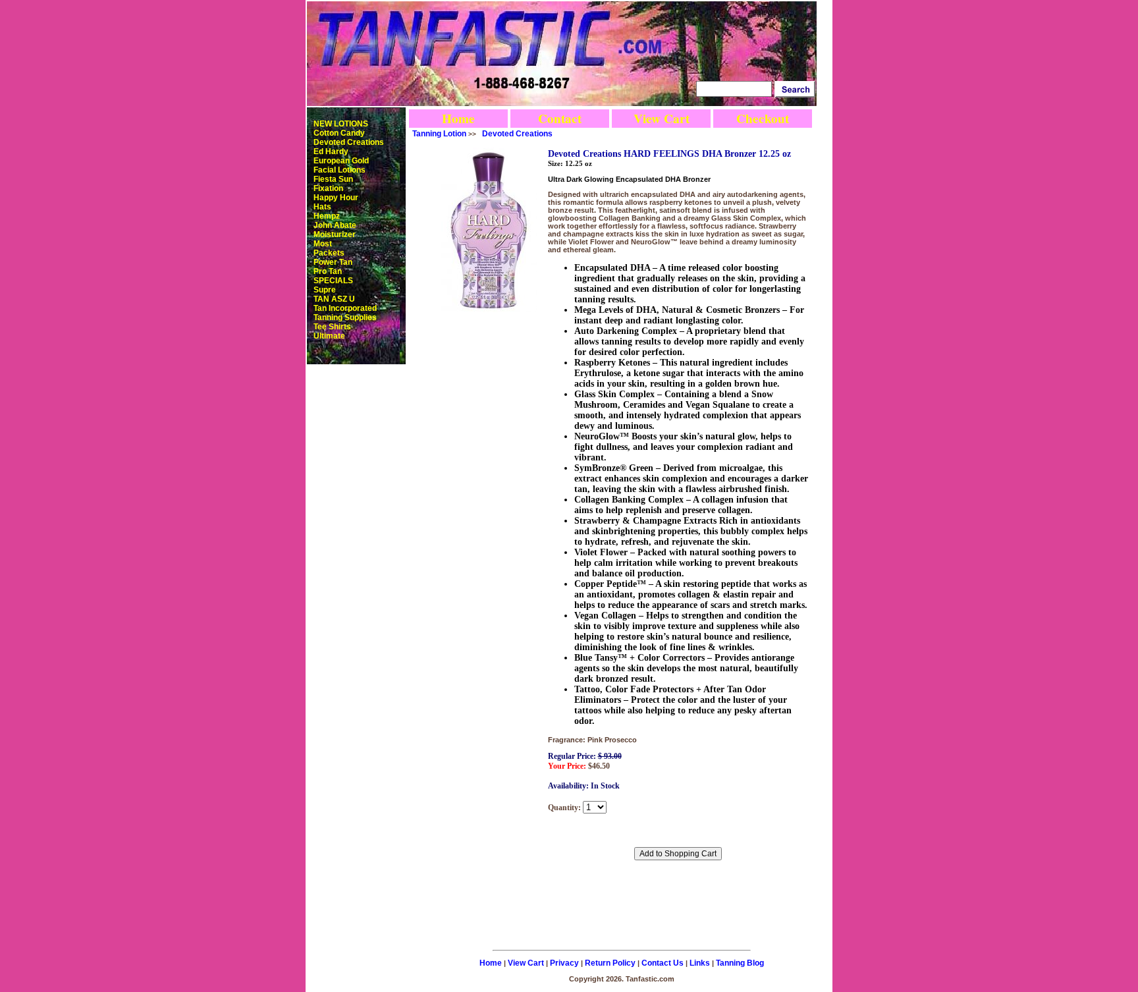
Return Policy (610, 963)
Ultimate (329, 336)
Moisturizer (334, 234)
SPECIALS (333, 280)
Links (700, 963)
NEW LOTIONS (340, 123)
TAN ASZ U (334, 299)
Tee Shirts (332, 326)
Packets (328, 253)
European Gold (341, 160)
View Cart (662, 118)
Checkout (762, 118)
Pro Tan (327, 271)
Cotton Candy (339, 133)
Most (322, 243)
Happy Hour (335, 197)
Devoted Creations (348, 142)
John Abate (334, 225)
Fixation (328, 188)
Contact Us (662, 963)
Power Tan (332, 262)
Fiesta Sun (333, 179)
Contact (560, 118)
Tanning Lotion (439, 133)
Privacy (564, 963)
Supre (324, 289)
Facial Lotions (339, 170)
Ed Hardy (330, 151)
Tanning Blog (740, 963)
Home (458, 118)
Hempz (326, 216)
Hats (322, 206)
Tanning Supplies (345, 317)
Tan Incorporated (345, 308)
